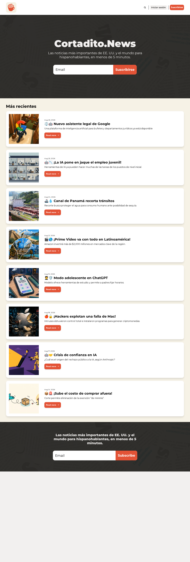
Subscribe (126, 455)
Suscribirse (125, 70)
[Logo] (11, 7)
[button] (52, 135)
